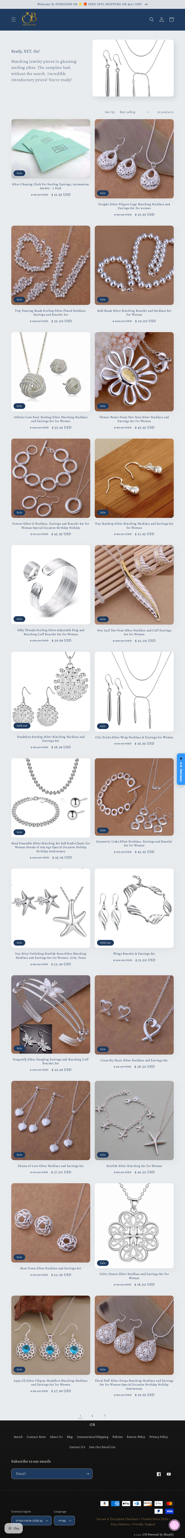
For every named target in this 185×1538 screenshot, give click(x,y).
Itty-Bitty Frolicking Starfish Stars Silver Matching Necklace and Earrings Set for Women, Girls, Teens (50, 956)
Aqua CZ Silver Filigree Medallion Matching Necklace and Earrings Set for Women (51, 1383)
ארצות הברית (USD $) (29, 1521)
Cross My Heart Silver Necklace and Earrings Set (134, 1060)
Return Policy (136, 1437)
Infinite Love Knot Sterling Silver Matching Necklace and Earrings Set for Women (51, 419)
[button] (13, 19)
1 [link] (80, 1415)
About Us (56, 1437)
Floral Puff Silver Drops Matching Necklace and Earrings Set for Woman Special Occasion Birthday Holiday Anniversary (134, 1385)
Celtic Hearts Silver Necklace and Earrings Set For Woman (134, 1276)
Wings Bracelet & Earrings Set (134, 954)
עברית (62, 1521)
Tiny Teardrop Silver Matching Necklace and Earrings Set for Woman (134, 526)
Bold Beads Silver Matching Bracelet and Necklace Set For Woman (134, 313)
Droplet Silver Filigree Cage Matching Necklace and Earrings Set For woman (134, 206)
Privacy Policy (158, 1437)
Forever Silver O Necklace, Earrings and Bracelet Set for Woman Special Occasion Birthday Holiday (50, 526)
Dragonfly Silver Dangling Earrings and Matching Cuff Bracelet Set (51, 1061)
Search (18, 1437)
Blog (70, 1437)
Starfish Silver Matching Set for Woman (134, 1166)
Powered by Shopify (161, 1534)
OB (145, 1534)
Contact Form (36, 1437)
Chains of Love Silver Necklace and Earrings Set (51, 1166)
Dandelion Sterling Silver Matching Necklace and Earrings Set (51, 739)
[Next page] (105, 1415)
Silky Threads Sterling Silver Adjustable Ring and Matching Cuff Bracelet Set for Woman (50, 632)
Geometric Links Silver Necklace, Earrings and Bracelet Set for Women (134, 843)
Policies (117, 1437)
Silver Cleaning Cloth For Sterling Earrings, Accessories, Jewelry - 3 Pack (51, 186)
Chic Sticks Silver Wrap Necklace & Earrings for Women (134, 737)
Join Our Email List (102, 1447)
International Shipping (92, 1437)
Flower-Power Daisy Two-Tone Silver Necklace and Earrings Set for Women (134, 419)
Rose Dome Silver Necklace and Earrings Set (50, 1268)
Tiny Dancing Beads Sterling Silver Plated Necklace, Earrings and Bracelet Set (50, 313)
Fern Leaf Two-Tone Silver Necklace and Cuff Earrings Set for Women (134, 632)
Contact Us (77, 1447)
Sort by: (110, 112)
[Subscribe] (87, 1473)
